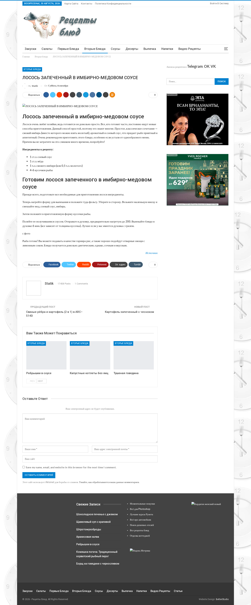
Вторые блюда (94, 49)
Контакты (86, 3)
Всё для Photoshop (140, 508)
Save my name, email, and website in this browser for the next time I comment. (71, 467)
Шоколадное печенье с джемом (97, 514)
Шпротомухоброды (88, 529)
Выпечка (150, 49)
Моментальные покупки (142, 503)
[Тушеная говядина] (134, 355)
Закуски (30, 49)
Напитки (167, 49)
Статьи (178, 591)
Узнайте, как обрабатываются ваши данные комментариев (109, 482)
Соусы (115, 49)
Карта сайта (71, 3)
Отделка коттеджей (140, 535)
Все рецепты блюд (139, 530)
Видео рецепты (189, 49)
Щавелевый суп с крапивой (93, 521)
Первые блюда (68, 49)
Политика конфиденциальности (113, 3)
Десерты (132, 49)
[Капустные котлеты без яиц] (90, 355)
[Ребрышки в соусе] (46, 355)
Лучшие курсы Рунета (141, 514)
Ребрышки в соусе (87, 544)
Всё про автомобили (140, 519)
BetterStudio (222, 599)
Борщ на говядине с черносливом (97, 563)
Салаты (47, 49)
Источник (152, 252)
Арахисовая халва (87, 536)
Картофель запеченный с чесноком (129, 312)
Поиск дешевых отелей (142, 524)
